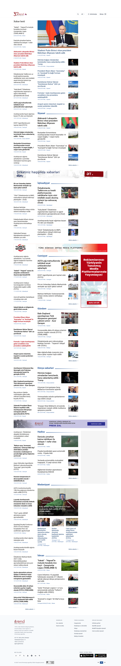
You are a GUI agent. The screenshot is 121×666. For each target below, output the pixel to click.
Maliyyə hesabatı (78, 636)
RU (105, 662)
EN (98, 662)
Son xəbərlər (59, 623)
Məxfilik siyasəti (96, 625)
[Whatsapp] (16, 655)
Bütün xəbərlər (73, 165)
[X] (23, 655)
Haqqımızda (77, 623)
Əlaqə (75, 628)
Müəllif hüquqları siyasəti (99, 628)
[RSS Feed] (39, 655)
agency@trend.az (18, 643)
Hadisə (41, 431)
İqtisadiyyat (44, 183)
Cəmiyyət (42, 255)
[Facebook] (20, 655)
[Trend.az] (20, 14)
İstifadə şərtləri (96, 623)
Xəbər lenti (19, 21)
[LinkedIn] (35, 655)
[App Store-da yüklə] (87, 655)
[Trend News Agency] (19, 622)
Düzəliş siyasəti (78, 633)
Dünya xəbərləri (46, 368)
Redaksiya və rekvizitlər (80, 625)
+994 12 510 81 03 (19, 641)
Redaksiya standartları (80, 631)
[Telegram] (31, 655)
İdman (41, 555)
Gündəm (42, 308)
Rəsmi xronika (60, 625)
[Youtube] (27, 655)
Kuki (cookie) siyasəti (98, 631)
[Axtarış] (78, 14)
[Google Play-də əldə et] (101, 655)
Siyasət (41, 113)
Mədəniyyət (44, 484)
